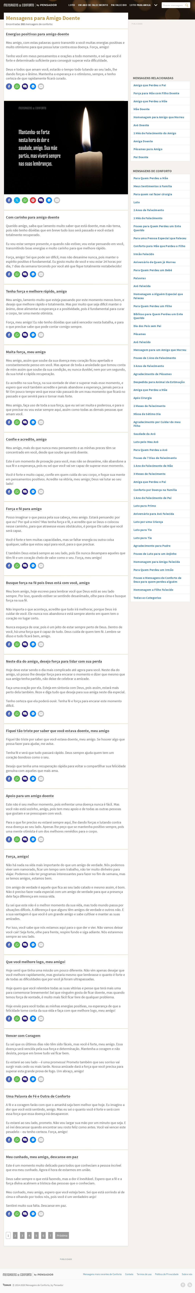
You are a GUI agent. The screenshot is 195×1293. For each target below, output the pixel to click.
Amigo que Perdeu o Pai (149, 85)
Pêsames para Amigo (147, 149)
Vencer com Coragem (23, 1035)
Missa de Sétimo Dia (147, 414)
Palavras (139, 278)
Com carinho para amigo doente (32, 217)
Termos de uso (144, 1274)
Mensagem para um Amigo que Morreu (159, 350)
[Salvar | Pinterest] (33, 200)
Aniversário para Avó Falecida (153, 514)
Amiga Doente (143, 141)
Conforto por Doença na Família (155, 490)
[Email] (41, 86)
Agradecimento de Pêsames (152, 374)
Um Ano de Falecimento (93, 5)
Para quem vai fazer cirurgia (152, 194)
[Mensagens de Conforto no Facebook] (183, 1284)
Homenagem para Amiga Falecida (156, 562)
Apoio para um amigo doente (30, 795)
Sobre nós (187, 1274)
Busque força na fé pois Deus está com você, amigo (48, 582)
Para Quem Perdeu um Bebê (152, 270)
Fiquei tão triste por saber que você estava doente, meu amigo (57, 730)
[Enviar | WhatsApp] (17, 86)
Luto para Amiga (140, 5)
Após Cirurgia (142, 398)
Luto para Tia (142, 538)
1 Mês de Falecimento (148, 218)
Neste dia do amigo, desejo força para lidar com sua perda (54, 661)
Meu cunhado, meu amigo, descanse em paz (42, 1156)
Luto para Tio (142, 530)
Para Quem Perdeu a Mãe (150, 178)
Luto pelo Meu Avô (146, 442)
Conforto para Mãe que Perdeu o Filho (159, 246)
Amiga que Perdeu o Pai (149, 482)
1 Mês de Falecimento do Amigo (154, 133)
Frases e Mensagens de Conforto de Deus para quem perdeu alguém (157, 580)
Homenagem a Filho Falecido (153, 590)
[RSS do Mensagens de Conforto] (189, 1284)
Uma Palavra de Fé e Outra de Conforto (38, 1096)
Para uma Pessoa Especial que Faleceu (159, 238)
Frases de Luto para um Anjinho (155, 554)
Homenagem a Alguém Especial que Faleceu (158, 296)
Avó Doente (141, 125)
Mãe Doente (141, 109)
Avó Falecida (142, 286)
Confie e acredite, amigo (26, 439)
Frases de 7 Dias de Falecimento (155, 458)
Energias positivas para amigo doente (37, 34)
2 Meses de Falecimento (149, 406)
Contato (129, 1274)
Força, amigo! (17, 856)
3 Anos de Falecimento (148, 366)
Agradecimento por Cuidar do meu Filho (157, 424)
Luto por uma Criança (148, 522)
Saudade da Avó (144, 434)
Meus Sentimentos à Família (152, 186)
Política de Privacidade (166, 1274)
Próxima (62, 1235)
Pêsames (139, 334)
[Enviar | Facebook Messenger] (33, 86)
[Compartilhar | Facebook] (9, 86)
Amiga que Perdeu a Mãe (150, 390)
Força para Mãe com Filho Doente (156, 93)
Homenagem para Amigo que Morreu (158, 117)
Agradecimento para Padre (151, 546)
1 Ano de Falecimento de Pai (152, 498)
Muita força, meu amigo (26, 351)
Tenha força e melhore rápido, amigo (36, 291)
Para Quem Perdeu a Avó (150, 450)
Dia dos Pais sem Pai (147, 326)
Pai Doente (140, 157)
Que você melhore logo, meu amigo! (36, 961)
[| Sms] (25, 86)
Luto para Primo (144, 506)
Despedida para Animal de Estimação (159, 382)
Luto (72, 5)
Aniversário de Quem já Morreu (154, 262)
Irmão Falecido (143, 254)
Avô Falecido (142, 342)
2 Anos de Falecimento (148, 210)
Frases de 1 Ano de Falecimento (154, 358)
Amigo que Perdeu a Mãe (150, 101)
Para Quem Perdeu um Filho (152, 306)
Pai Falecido (119, 5)
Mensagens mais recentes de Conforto (102, 1274)
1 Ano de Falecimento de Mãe (153, 466)
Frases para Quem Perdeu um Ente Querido (157, 228)
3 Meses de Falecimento (149, 474)
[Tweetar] (17, 200)
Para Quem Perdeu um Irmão (153, 570)
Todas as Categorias (147, 598)
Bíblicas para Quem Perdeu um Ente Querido (158, 316)
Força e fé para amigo (24, 508)
